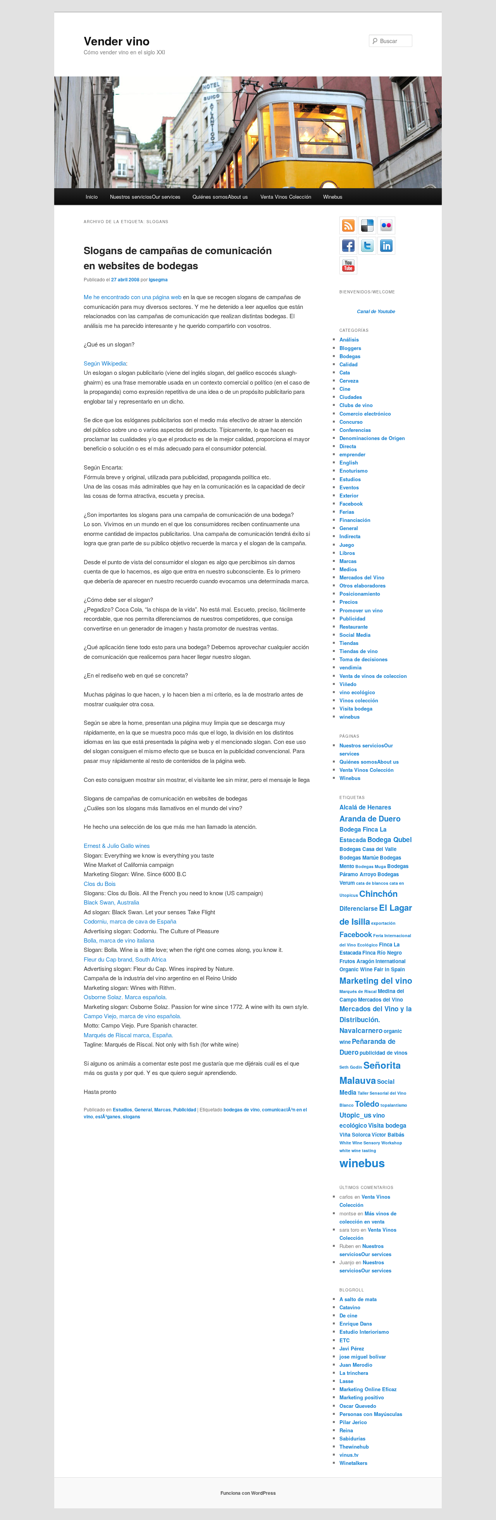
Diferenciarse (358, 908)
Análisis (349, 339)
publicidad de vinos (383, 1052)
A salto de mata (358, 1299)
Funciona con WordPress (248, 1492)
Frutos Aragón (356, 961)
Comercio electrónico (365, 413)
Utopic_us (355, 1115)
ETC (344, 1340)
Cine (344, 388)
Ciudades (350, 396)
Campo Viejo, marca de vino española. (132, 1016)
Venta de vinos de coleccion (373, 675)
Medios (348, 569)
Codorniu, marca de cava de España (130, 921)
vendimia (350, 667)
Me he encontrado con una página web (132, 297)
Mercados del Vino (361, 577)
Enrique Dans (355, 1323)
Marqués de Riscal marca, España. (128, 1035)
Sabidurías (352, 1438)
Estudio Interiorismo (364, 1331)
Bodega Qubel (389, 839)
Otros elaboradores (362, 585)
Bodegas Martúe (359, 857)
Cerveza (348, 380)
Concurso (351, 421)
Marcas (162, 1109)
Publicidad (184, 1109)
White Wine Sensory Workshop (370, 1143)
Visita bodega (355, 708)
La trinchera (353, 1372)
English (348, 462)
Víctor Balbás (388, 1134)
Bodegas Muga (370, 866)
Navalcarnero (360, 1030)
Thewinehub (354, 1446)
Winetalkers (353, 1462)
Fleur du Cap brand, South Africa (125, 959)
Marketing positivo (361, 1397)
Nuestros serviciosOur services (145, 196)
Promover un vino (361, 610)
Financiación (354, 519)
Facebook (351, 503)
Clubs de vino (356, 405)
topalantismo (394, 1105)
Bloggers (350, 348)
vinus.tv (348, 1454)
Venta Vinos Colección (285, 196)
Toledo (367, 1103)
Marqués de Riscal (358, 991)
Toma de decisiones (363, 659)
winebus (349, 716)
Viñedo (347, 684)
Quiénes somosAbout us (220, 196)
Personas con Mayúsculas (370, 1414)
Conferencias (355, 429)
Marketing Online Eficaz (368, 1389)
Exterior (348, 495)
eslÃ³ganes (108, 1116)
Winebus (333, 196)
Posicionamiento (359, 593)
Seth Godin (350, 1067)
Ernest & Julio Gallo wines (117, 845)
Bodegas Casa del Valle (367, 849)
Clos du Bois (100, 883)
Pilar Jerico (353, 1422)
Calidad (348, 364)
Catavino (349, 1307)
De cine (348, 1315)
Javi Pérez (351, 1348)
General (143, 1109)
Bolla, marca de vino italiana (119, 940)
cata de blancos (372, 883)
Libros (347, 552)
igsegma (158, 279)
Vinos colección (358, 700)
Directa (347, 446)
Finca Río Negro (382, 952)
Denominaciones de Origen (372, 438)
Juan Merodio (355, 1364)
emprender (352, 454)
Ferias (346, 511)
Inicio (92, 196)
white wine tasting (357, 1150)
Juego (346, 544)
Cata (344, 372)
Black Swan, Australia (111, 902)
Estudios (122, 1109)
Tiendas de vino (358, 651)
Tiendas (348, 642)
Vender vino (117, 40)
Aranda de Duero (370, 818)
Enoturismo (353, 470)
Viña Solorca (354, 1134)
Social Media (354, 634)
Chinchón (378, 893)
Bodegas (349, 356)
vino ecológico (357, 692)
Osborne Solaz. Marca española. (125, 997)
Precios (348, 601)
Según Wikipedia (105, 363)
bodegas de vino (242, 1109)
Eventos (349, 487)
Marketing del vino (375, 980)
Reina (346, 1430)
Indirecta (349, 536)
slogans (131, 1116)
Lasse (346, 1381)
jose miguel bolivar (362, 1356)
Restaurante (353, 626)
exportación (383, 923)
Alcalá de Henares (365, 807)
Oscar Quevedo (357, 1405)
